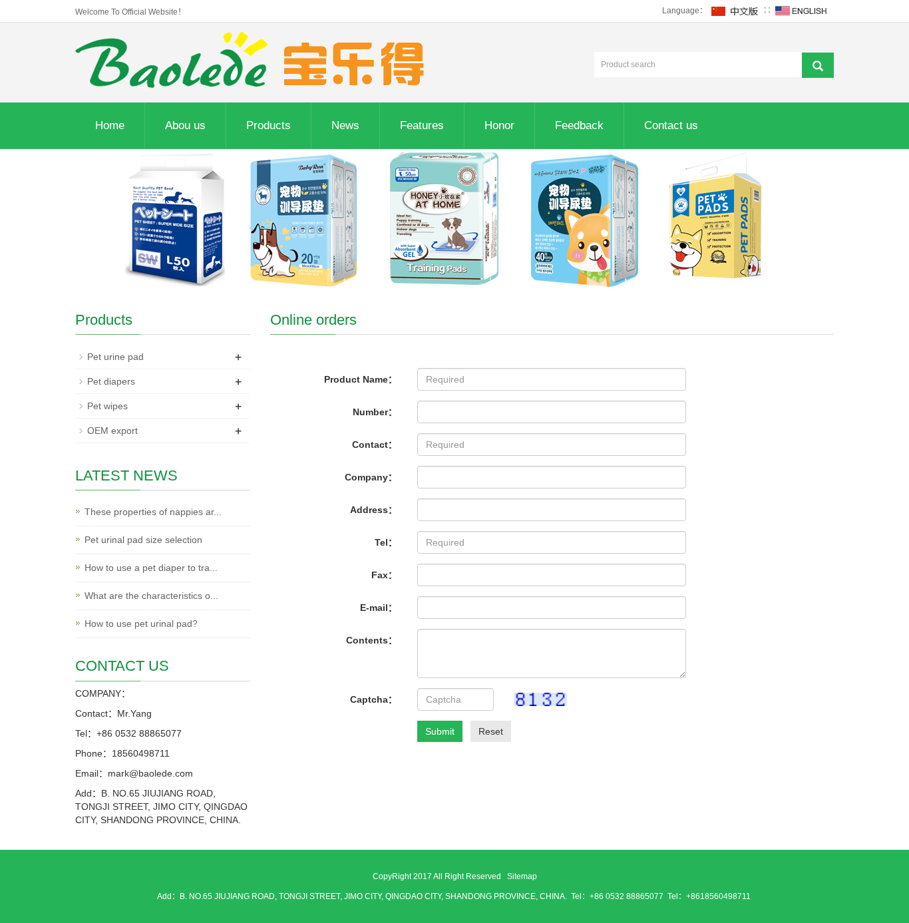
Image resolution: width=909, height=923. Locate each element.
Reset (490, 731)
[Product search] (818, 65)
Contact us (671, 125)
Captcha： (373, 699)
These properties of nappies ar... (153, 511)
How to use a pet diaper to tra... (151, 567)
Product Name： (360, 379)
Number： (375, 412)
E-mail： (378, 607)
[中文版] (735, 10)
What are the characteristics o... (151, 595)
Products (268, 125)
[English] (801, 10)
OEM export (112, 430)
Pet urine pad (115, 356)
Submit (439, 731)
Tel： (386, 542)
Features (422, 125)
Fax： (384, 575)
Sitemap (522, 876)
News (345, 125)
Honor (499, 125)
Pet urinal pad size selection (143, 539)
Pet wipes (107, 406)
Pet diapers (111, 381)
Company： (371, 477)
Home (109, 125)
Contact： (374, 444)
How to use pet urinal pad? (141, 623)
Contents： (371, 640)
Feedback (579, 125)
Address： (373, 509)
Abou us (185, 125)
